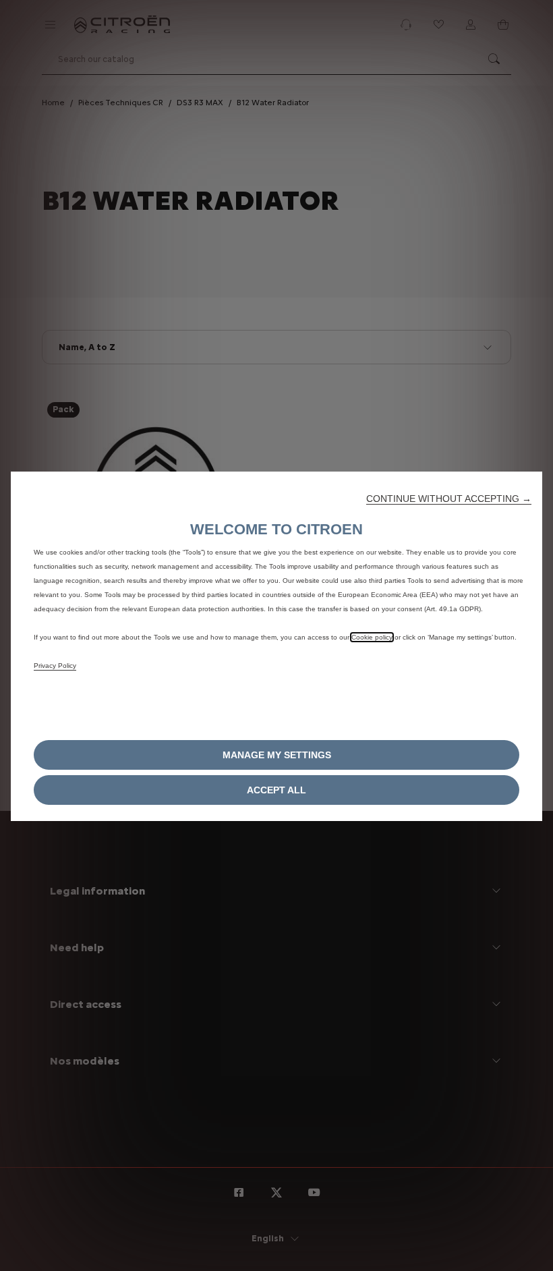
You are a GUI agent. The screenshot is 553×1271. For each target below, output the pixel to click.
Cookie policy (371, 637)
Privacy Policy (55, 665)
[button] (448, 498)
